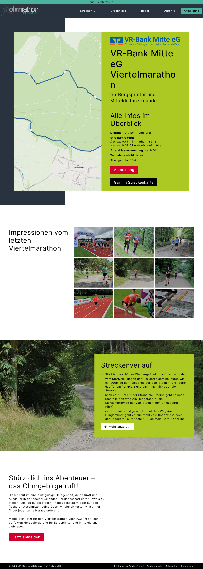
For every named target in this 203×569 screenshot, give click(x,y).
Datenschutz (172, 566)
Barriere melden (155, 566)
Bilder (145, 10)
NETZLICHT (55, 566)
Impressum (187, 566)
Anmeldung (191, 10)
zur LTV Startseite (101, 2)
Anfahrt (169, 10)
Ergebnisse (118, 10)
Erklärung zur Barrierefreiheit (129, 566)
